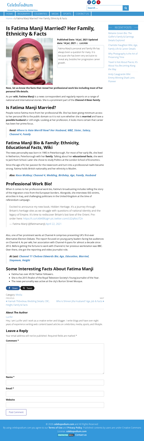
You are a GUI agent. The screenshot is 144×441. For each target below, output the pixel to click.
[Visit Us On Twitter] (93, 2)
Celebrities (40, 13)
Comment (12, 340)
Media (55, 13)
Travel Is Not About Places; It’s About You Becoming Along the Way (123, 66)
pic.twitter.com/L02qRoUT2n (66, 218)
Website (10, 399)
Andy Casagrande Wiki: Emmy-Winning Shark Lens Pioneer (121, 78)
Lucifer (83, 43)
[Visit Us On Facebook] (89, 2)
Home (9, 13)
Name (10, 377)
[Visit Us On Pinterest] (98, 2)
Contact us (82, 13)
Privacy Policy (74, 427)
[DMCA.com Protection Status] (66, 434)
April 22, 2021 (54, 223)
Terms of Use (55, 427)
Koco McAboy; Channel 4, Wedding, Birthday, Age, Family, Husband (56, 175)
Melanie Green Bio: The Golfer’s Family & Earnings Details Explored (121, 37)
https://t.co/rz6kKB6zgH (36, 218)
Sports (67, 13)
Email (10, 388)
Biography (24, 13)
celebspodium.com (64, 424)
